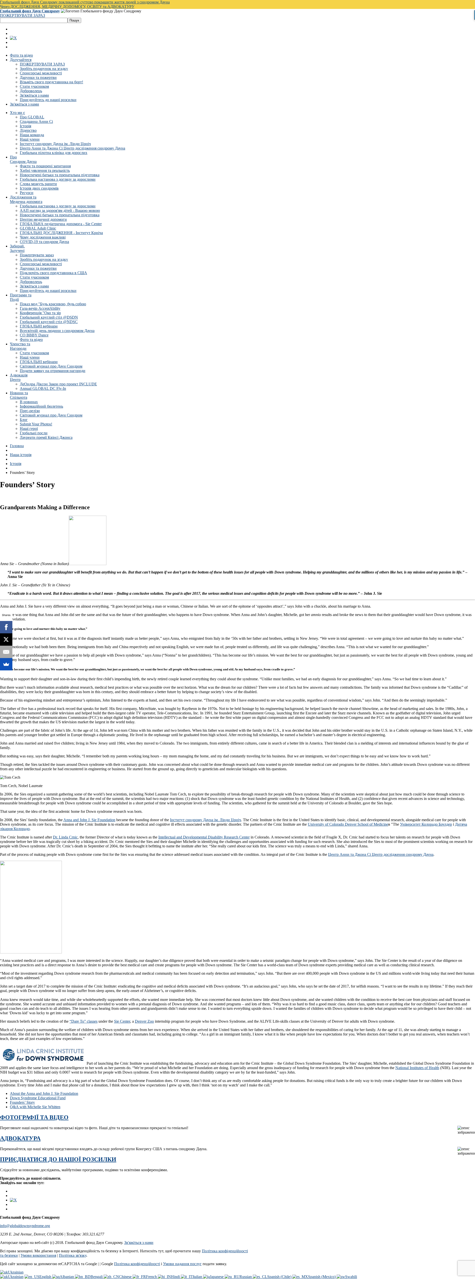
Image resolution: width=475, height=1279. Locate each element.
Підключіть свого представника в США (53, 273)
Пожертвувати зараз (37, 255)
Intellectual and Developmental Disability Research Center (204, 837)
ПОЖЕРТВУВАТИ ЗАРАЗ (22, 15)
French (152, 1277)
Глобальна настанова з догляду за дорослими (57, 179)
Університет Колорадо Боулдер (426, 824)
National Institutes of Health (417, 1068)
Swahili (351, 1277)
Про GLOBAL (32, 117)
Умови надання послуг (182, 1264)
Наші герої (29, 428)
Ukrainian (16, 1272)
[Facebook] (6, 627)
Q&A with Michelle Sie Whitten (35, 1107)
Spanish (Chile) (279, 1277)
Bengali (97, 1277)
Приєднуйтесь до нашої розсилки (48, 100)
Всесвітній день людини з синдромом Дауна (57, 331)
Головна (17, 446)
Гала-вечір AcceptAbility (40, 308)
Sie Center (122, 1021)
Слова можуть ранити (38, 184)
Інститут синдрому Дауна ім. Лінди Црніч (55, 144)
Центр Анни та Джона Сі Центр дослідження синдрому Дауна (72, 148)
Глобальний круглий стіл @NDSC (49, 322)
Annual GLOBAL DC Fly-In (43, 388)
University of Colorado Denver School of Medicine (348, 824)
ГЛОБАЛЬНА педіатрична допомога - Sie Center (61, 224)
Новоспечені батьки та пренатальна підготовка (59, 175)
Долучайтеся (20, 60)
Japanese (217, 1277)
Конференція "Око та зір (40, 313)
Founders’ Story (22, 1102)
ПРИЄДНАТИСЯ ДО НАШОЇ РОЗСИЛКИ (58, 1159)
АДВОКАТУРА (20, 1138)
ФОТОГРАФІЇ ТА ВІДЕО (34, 1117)
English (45, 1277)
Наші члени (30, 139)
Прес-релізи (30, 411)
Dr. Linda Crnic (65, 837)
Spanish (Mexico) (322, 1277)
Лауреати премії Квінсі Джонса (46, 437)
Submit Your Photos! (36, 424)
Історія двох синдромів (39, 188)
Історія (25, 126)
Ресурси (26, 193)
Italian (197, 1277)
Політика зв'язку (72, 1255)
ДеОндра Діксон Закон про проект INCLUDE (58, 384)
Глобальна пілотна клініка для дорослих (53, 153)
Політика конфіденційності (137, 1264)
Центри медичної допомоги (43, 219)
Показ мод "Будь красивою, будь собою (53, 304)
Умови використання (38, 1255)
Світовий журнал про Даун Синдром (51, 366)
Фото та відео (21, 55)
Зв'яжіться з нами (34, 95)
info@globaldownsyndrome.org (25, 1226)
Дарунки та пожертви (38, 77)
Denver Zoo (144, 1021)
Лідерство (28, 130)
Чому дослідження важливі (43, 237)
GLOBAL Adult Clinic (38, 228)
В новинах (29, 402)
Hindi (176, 1277)
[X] (6, 639)
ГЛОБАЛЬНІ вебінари (39, 326)
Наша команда (32, 135)
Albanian (67, 1277)
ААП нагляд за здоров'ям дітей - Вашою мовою (60, 210)
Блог (24, 420)
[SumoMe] (6, 664)
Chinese (126, 1277)
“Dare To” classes (83, 1021)
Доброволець (31, 91)
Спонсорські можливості (41, 73)
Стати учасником (34, 86)
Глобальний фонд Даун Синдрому (30, 11)
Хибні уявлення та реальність (45, 170)
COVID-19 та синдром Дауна (44, 242)
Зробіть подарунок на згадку (44, 68)
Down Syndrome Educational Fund (38, 1098)
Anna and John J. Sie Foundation (89, 820)
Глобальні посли (34, 433)
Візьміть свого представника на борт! (51, 82)
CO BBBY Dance (34, 335)
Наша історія (20, 455)
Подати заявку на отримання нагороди (52, 371)
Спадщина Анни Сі (36, 121)
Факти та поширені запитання (45, 166)
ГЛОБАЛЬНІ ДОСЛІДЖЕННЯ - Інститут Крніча (61, 233)
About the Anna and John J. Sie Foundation (44, 1093)
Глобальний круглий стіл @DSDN (49, 317)
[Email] (6, 652)
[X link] (13, 38)
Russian (246, 1277)
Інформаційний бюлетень (41, 406)
